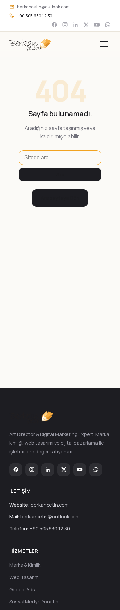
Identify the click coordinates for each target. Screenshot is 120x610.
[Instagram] (65, 25)
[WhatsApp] (108, 25)
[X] (86, 25)
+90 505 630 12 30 (50, 528)
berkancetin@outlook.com (50, 516)
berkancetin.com (50, 505)
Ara (60, 174)
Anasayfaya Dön (60, 197)
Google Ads (22, 589)
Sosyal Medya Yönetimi (35, 601)
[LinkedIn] (76, 25)
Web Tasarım (24, 577)
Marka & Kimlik (24, 565)
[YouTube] (97, 25)
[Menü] (104, 44)
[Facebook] (54, 25)
